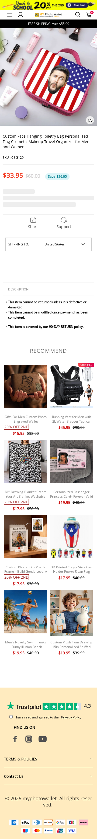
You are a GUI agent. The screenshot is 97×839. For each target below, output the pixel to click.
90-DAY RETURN (61, 326)
